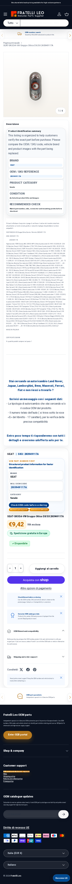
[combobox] (36, 23)
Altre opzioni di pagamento (36, 588)
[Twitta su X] (21, 669)
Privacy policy (8, 781)
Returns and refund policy (12, 779)
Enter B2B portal (17, 734)
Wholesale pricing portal (19, 509)
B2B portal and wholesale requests (16, 771)
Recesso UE (61, 878)
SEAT (10, 454)
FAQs (5, 774)
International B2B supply (39, 509)
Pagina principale (11, 43)
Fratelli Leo (16, 876)
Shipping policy (9, 776)
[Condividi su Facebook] (28, 669)
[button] (66, 14)
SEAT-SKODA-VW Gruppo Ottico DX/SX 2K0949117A (28, 45)
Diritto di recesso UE (16, 827)
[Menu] (5, 14)
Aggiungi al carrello (47, 568)
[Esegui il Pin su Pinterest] (34, 669)
